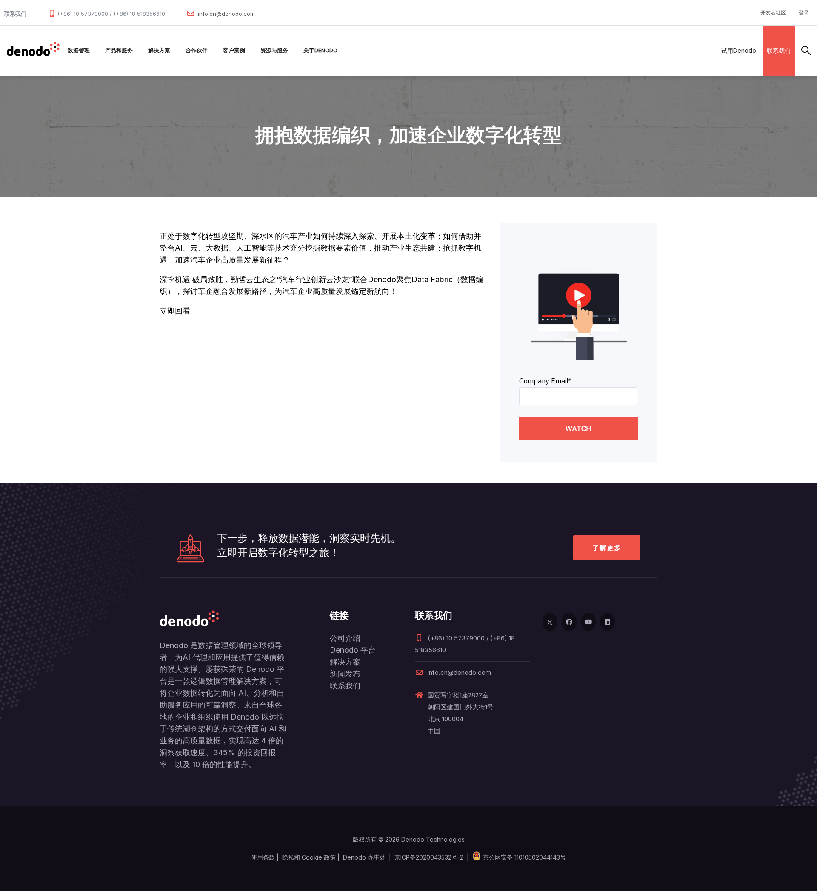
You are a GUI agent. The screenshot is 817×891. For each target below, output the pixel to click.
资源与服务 (274, 50)
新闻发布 (345, 673)
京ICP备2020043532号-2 (428, 857)
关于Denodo (320, 50)
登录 (804, 12)
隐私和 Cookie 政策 (309, 857)
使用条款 (263, 857)
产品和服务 (119, 50)
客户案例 (234, 50)
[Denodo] (33, 50)
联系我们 (779, 50)
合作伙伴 (197, 50)
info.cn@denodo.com (226, 13)
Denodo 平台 (353, 649)
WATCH (578, 428)
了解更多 (606, 547)
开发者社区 (773, 12)
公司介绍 (345, 638)
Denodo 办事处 (364, 857)
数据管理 (79, 50)
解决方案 (159, 50)
